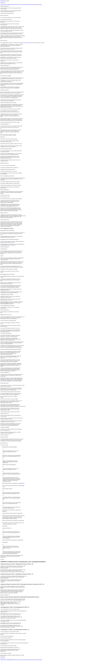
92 (6, 173)
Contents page (2, 4)
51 (5, 378)
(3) (7, 50)
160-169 (31, 4)
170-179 (34, 4)
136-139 (22, 4)
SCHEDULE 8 (3, 0)
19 (22, 520)
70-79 (6, 4)
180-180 (37, 4)
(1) (24, 42)
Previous (1, 2)
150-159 (28, 4)
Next (4, 2)
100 (22, 485)
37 (21, 513)
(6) (7, 54)
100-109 (13, 4)
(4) (7, 104)
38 (28, 42)
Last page (40, 4)
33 (26, 42)
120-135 (19, 4)
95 (5, 245)
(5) (0, 245)
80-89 (8, 4)
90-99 (11, 4)
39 (31, 42)
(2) (9, 42)
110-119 (16, 4)
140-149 (25, 4)
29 (22, 483)
